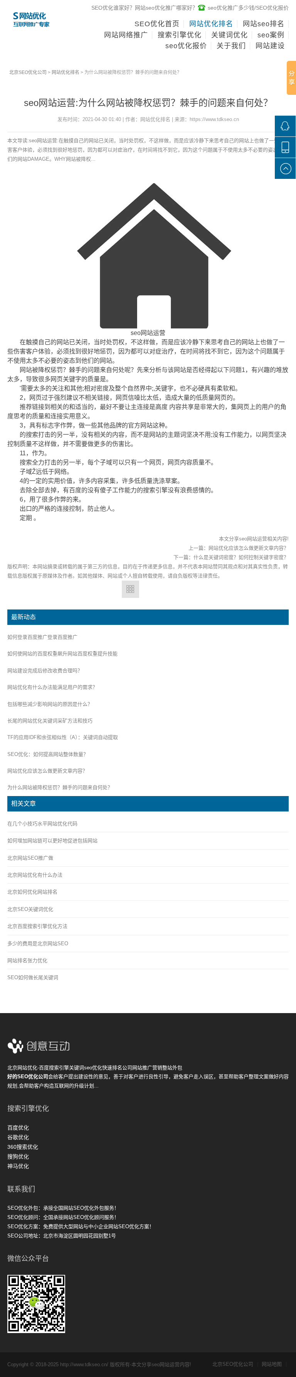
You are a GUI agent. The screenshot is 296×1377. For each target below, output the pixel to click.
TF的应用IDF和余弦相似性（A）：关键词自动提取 (62, 737)
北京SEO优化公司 (28, 72)
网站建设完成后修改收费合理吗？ (44, 670)
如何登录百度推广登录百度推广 (42, 637)
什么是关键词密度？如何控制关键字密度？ (241, 557)
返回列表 (130, 589)
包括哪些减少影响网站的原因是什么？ (49, 704)
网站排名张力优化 (27, 960)
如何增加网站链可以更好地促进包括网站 (52, 840)
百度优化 (18, 1127)
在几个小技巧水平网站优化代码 (42, 824)
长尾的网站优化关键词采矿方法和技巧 (49, 721)
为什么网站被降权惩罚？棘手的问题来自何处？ (60, 787)
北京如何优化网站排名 (32, 892)
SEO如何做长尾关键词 (32, 977)
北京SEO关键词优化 (30, 909)
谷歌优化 (18, 1137)
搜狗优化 (18, 1156)
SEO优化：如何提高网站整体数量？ (47, 754)
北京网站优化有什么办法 (34, 875)
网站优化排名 (65, 72)
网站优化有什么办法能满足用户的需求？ (52, 687)
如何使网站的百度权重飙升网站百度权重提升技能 (62, 654)
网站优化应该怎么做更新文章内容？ (249, 548)
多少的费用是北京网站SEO (37, 943)
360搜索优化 (22, 1147)
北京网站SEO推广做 (30, 858)
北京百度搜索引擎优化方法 (37, 926)
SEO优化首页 (157, 24)
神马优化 (18, 1166)
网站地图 (274, 1364)
